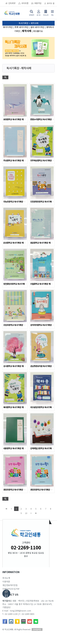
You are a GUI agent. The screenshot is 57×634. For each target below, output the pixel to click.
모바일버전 (37, 629)
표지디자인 (8, 27)
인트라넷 (11, 3)
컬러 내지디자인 (37, 27)
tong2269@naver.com (20, 610)
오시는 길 (50, 3)
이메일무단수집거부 (10, 588)
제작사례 (26, 31)
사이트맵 (24, 3)
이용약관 (6, 581)
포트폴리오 (38, 31)
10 (26, 513)
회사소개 (6, 577)
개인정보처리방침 (10, 585)
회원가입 (37, 3)
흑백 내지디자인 (21, 27)
